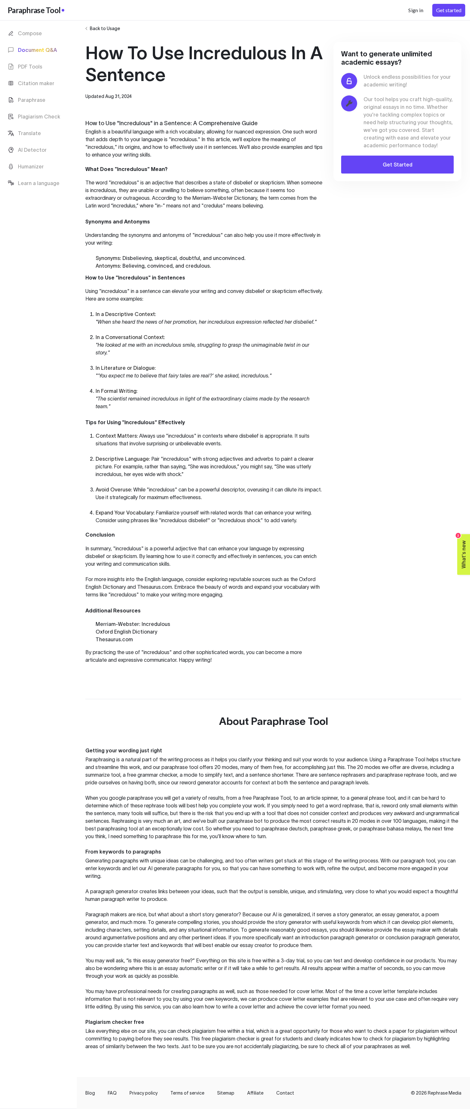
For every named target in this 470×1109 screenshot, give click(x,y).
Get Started (397, 164)
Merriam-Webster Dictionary (224, 198)
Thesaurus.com (154, 587)
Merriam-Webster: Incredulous (133, 624)
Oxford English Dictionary (126, 632)
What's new (461, 551)
